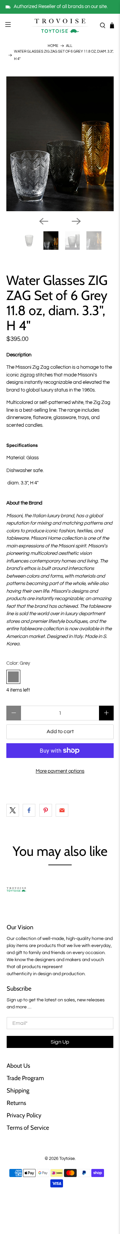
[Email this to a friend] (62, 810)
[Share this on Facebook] (29, 810)
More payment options (60, 771)
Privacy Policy (24, 1115)
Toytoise (67, 1159)
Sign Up (60, 1042)
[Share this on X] (12, 810)
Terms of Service (28, 1127)
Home (53, 46)
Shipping (18, 1090)
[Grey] (13, 677)
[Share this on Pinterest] (45, 810)
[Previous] (44, 221)
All (69, 46)
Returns (16, 1103)
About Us (18, 1065)
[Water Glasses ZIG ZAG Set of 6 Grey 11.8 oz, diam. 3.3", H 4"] (60, 144)
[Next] (76, 221)
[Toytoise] (60, 25)
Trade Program (25, 1078)
